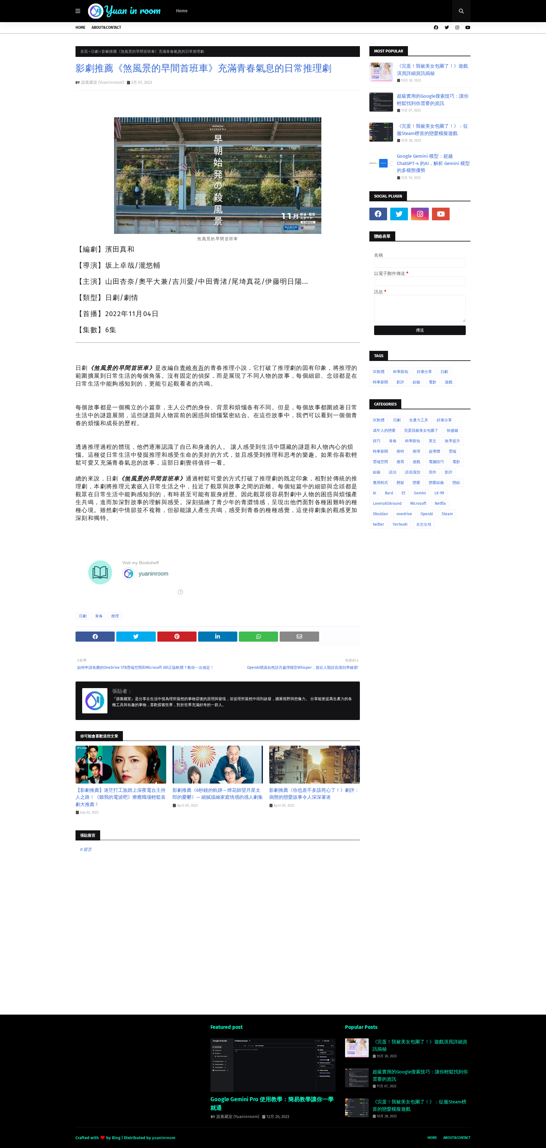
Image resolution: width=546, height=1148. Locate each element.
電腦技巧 (436, 462)
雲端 (452, 451)
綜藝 (416, 382)
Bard (389, 493)
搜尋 (400, 462)
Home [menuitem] (182, 11)
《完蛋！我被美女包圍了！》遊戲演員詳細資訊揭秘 (432, 69)
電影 (432, 382)
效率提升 (452, 441)
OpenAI (427, 514)
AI (374, 493)
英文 (432, 441)
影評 (400, 382)
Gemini (420, 493)
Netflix (440, 503)
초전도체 (423, 524)
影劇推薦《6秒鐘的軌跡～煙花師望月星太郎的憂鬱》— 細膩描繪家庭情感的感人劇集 (218, 793)
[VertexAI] (273, 1065)
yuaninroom (163, 1137)
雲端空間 (380, 462)
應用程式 (380, 482)
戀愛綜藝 (436, 482)
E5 (403, 493)
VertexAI (400, 524)
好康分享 (424, 371)
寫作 (432, 472)
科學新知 (400, 371)
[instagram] (457, 27)
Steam (447, 514)
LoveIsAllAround (387, 503)
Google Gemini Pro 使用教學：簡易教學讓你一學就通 (272, 1103)
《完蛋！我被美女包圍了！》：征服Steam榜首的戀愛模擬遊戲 (432, 129)
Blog (116, 1137)
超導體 (434, 451)
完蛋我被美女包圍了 (421, 430)
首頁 (84, 51)
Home (80, 27)
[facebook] (436, 27)
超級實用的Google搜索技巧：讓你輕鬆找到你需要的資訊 (433, 99)
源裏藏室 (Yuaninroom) (102, 82)
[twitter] (447, 27)
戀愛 (416, 482)
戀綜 (456, 482)
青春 (99, 616)
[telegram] (461, 214)
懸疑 (400, 482)
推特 (400, 451)
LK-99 (439, 493)
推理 (115, 616)
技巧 (376, 441)
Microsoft (418, 503)
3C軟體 (379, 371)
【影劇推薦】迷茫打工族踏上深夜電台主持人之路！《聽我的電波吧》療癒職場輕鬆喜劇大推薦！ (121, 797)
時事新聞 (380, 382)
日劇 (95, 51)
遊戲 (448, 382)
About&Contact (106, 27)
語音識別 (412, 472)
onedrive (404, 514)
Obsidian (380, 514)
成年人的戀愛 (384, 430)
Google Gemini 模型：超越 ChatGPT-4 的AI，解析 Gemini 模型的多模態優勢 (433, 163)
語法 (393, 472)
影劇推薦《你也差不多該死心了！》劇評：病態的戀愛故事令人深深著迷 (314, 793)
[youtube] (467, 27)
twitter (378, 524)
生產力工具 (418, 420)
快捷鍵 (452, 430)
